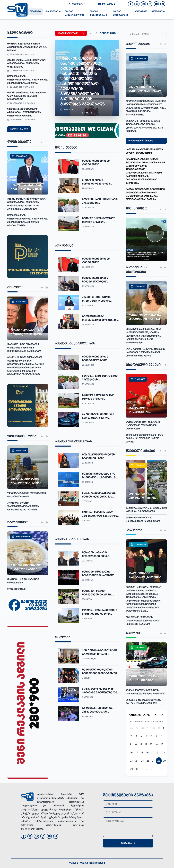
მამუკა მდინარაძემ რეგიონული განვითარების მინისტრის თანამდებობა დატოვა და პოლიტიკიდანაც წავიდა (26, 203)
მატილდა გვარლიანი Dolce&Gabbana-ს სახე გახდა (143, 519)
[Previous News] (42, 142)
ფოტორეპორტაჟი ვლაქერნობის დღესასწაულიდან (27, 495)
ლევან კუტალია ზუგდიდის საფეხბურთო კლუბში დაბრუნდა (145, 692)
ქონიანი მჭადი (16, 588)
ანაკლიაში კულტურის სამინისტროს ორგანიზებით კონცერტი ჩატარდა (143, 620)
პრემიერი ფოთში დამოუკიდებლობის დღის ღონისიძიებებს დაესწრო (23, 506)
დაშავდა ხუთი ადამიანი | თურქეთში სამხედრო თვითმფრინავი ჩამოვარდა (24, 348)
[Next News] (46, 142)
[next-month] (161, 715)
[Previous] (91, 33)
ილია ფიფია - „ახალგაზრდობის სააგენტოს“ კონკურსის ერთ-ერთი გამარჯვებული (145, 352)
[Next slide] (113, 78)
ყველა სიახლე (19, 129)
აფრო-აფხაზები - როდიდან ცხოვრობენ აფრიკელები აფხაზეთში (143, 425)
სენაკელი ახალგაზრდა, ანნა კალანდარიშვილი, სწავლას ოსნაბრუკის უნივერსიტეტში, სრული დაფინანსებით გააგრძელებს (143, 336)
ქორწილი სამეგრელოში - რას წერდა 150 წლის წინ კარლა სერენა (144, 438)
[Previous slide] (60, 78)
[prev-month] (155, 715)
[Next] (96, 33)
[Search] (163, 34)
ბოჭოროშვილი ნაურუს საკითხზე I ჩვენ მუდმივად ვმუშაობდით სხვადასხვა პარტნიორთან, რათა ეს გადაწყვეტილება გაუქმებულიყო (146, 108)
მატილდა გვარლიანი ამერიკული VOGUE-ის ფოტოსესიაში (146, 509)
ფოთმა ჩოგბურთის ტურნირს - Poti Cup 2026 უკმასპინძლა (144, 701)
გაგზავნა (126, 843)
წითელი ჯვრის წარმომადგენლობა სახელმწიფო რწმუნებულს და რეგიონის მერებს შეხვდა (27, 220)
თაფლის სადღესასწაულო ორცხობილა (23, 581)
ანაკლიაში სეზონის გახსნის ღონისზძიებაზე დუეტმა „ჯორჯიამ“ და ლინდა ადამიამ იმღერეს (144, 126)
